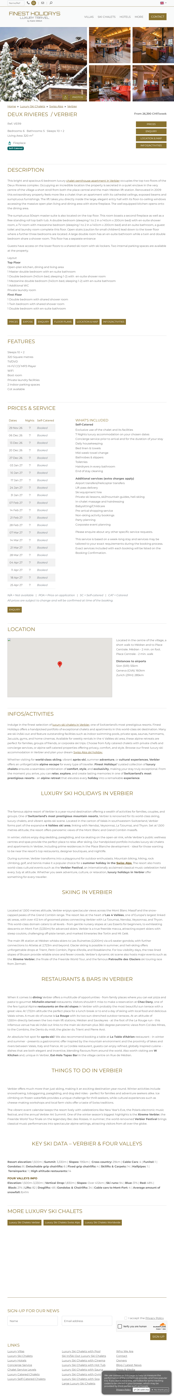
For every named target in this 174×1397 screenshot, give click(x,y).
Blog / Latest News (129, 1365)
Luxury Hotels (16, 1360)
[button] (163, 3)
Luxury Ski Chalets (32, 106)
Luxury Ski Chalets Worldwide (102, 1222)
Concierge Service (19, 1365)
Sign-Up (158, 1336)
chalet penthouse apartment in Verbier (93, 180)
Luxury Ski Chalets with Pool (81, 1351)
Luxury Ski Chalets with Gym (81, 1374)
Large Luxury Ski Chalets (78, 1383)
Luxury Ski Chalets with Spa (81, 1379)
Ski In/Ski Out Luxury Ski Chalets (84, 1356)
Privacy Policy (154, 1318)
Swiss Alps (56, 106)
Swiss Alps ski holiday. (88, 752)
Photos (77, 97)
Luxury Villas (15, 1351)
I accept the (146, 1318)
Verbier (72, 106)
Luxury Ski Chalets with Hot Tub (84, 1365)
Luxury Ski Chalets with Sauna (82, 1369)
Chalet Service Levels (21, 1369)
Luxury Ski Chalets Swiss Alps (62, 1222)
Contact (121, 1356)
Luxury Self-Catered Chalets (26, 1379)
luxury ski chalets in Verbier (70, 724)
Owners (121, 1360)
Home (11, 106)
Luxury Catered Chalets (23, 1374)
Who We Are (124, 1351)
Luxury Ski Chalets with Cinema (83, 1360)
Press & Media (125, 1369)
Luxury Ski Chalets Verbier (24, 1222)
